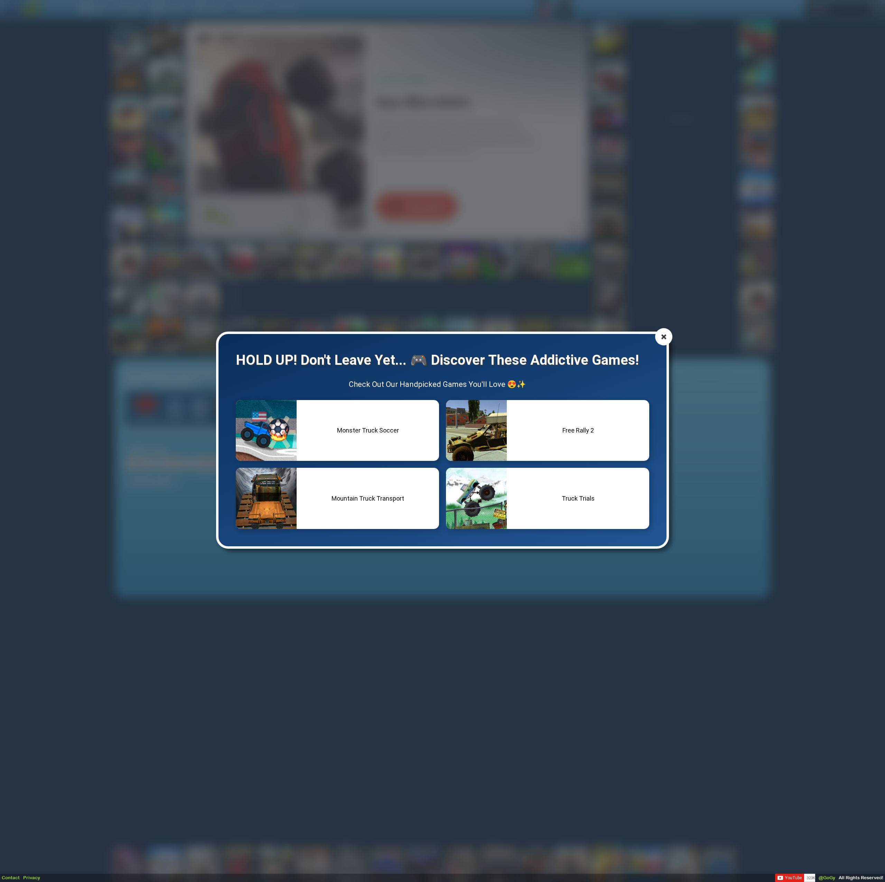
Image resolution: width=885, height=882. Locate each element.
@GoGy (827, 877)
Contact (11, 877)
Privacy (31, 877)
